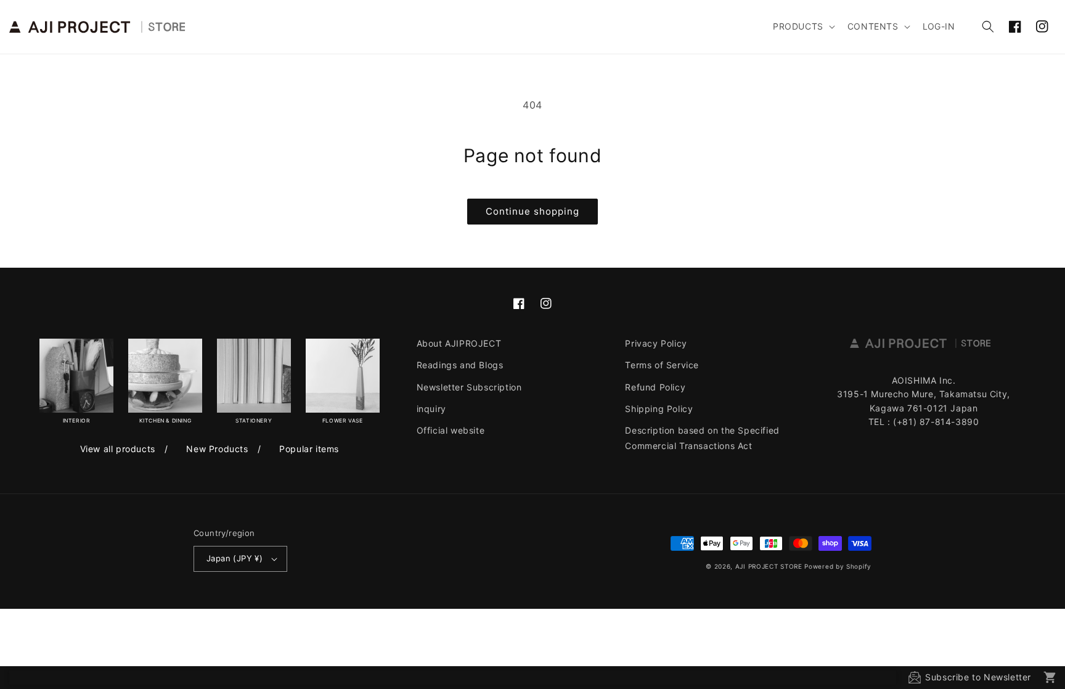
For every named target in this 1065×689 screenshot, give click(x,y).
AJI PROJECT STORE (768, 566)
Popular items (309, 449)
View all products (117, 449)
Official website (451, 430)
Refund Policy (655, 387)
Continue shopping (532, 211)
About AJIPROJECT (459, 343)
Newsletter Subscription (469, 387)
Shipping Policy (659, 408)
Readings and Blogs (460, 365)
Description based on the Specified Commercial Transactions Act (702, 438)
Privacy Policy (656, 343)
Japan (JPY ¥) (234, 558)
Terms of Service (662, 365)
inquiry (431, 408)
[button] (802, 26)
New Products (217, 449)
